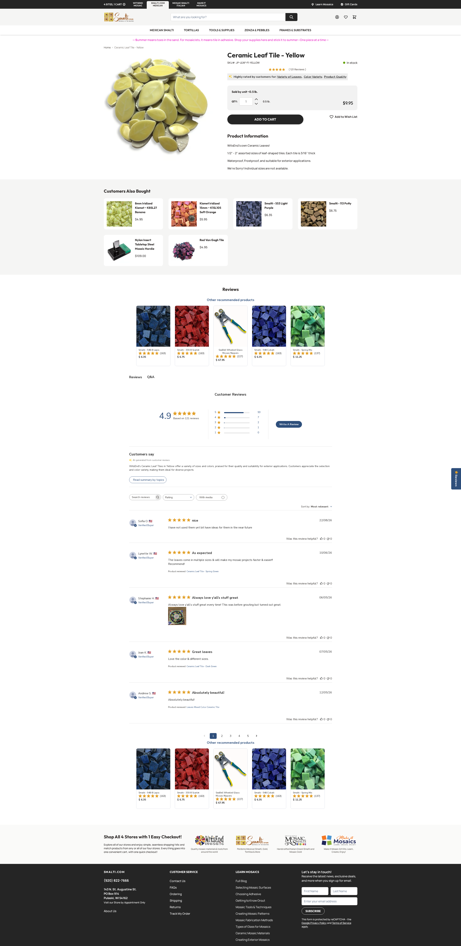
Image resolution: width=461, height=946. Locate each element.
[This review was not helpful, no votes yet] (328, 539)
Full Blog (241, 881)
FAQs (173, 887)
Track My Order (180, 914)
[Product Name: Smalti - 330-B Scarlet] (192, 336)
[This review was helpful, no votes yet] (321, 539)
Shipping (176, 901)
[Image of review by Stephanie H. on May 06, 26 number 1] (177, 616)
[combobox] (178, 497)
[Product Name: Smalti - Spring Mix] (308, 336)
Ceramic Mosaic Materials (253, 933)
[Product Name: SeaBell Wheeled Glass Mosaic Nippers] (230, 336)
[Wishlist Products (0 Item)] (346, 17)
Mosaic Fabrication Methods (254, 920)
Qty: (234, 101)
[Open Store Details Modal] (124, 4)
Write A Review (289, 424)
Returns (175, 907)
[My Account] (337, 17)
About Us (110, 911)
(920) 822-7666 (116, 880)
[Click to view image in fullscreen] (158, 106)
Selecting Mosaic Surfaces (253, 887)
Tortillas (191, 30)
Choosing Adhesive (248, 894)
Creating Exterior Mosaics (253, 940)
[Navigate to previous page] (204, 736)
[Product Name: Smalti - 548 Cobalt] (269, 336)
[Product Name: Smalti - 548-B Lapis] (153, 336)
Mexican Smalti (162, 30)
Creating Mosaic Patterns (252, 914)
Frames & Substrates (295, 30)
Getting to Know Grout (250, 901)
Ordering (176, 894)
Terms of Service (341, 923)
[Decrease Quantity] (256, 103)
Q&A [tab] (150, 377)
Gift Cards (351, 4)
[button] (138, 4)
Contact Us (177, 881)
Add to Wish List (346, 117)
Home (107, 47)
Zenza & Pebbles (257, 30)
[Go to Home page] (119, 17)
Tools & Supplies (221, 30)
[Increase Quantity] (256, 99)
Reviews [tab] (135, 377)
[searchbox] (141, 497)
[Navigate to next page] (256, 736)
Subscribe (313, 911)
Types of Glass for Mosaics (253, 927)
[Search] (291, 17)
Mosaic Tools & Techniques (253, 907)
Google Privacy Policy (314, 923)
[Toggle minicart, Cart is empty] (354, 17)
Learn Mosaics (324, 4)
